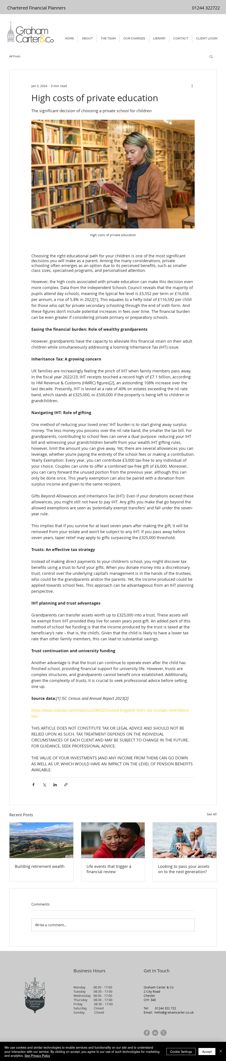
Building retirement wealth (39, 866)
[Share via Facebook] (33, 785)
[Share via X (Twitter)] (44, 785)
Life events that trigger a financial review (109, 869)
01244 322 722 (165, 1008)
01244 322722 (206, 8)
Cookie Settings (181, 1051)
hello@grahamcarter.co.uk (174, 1012)
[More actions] (192, 85)
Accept (207, 1051)
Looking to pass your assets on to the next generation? (183, 869)
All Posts (14, 56)
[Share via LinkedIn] (55, 785)
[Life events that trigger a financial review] (113, 840)
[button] (211, 56)
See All (212, 814)
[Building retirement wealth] (41, 840)
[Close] (220, 1051)
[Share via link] (66, 785)
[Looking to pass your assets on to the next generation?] (185, 840)
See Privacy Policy (37, 1055)
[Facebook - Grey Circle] (147, 1033)
